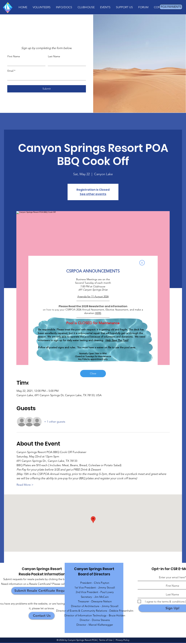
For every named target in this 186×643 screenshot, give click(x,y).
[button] (142, 262)
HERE (98, 313)
